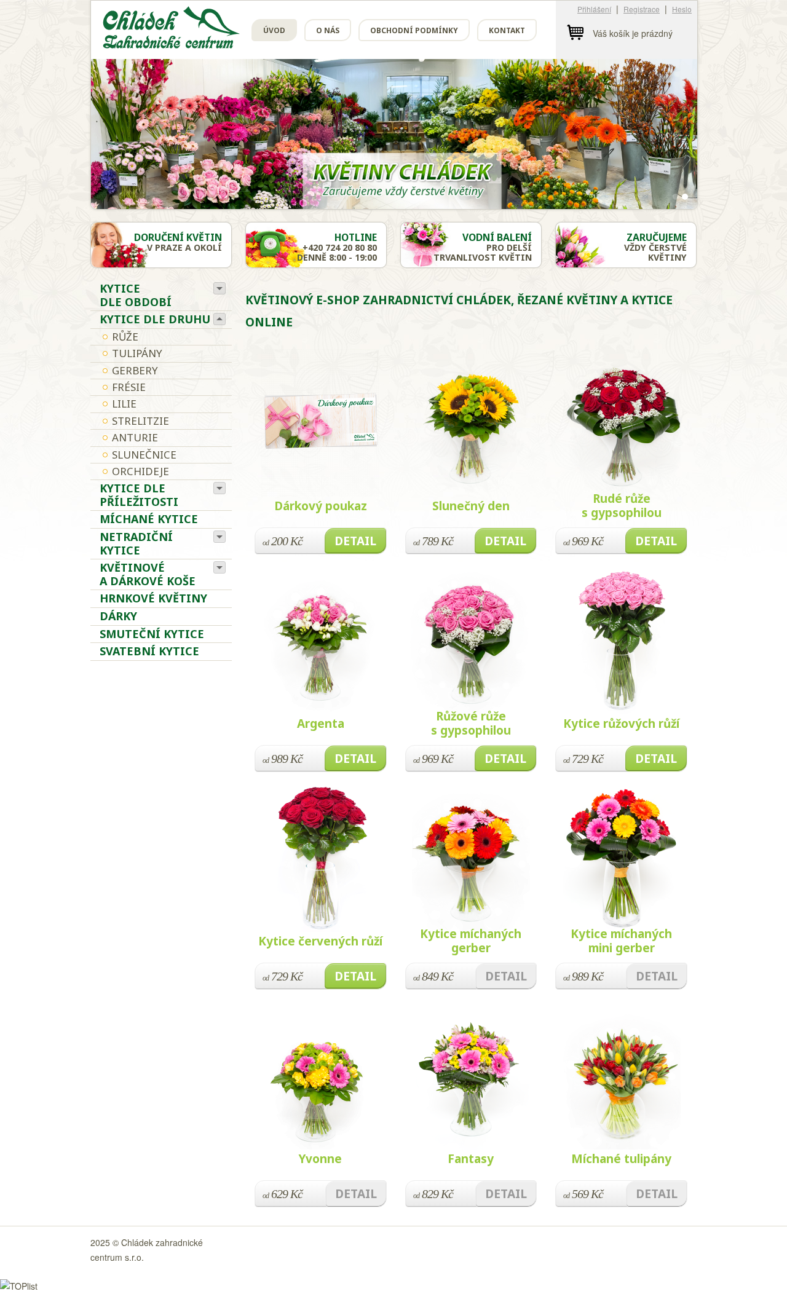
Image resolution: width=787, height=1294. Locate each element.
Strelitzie (140, 421)
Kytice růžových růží (621, 724)
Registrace (641, 9)
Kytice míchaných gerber (470, 941)
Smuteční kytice (152, 633)
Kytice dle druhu (155, 319)
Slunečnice (144, 455)
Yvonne (320, 1159)
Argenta (320, 724)
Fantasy (471, 1159)
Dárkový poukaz (320, 506)
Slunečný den (471, 506)
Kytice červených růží (320, 941)
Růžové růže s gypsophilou (471, 723)
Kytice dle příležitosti (139, 495)
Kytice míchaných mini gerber (621, 941)
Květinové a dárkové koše (148, 574)
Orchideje (140, 471)
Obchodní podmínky (414, 30)
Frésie (129, 387)
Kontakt (507, 30)
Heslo (682, 9)
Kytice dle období (136, 295)
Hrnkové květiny (153, 598)
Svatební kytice (149, 651)
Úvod (274, 30)
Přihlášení (594, 9)
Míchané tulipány (621, 1159)
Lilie (124, 403)
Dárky (118, 616)
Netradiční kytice (136, 543)
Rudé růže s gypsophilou (622, 506)
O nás (327, 30)
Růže (125, 336)
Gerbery (135, 370)
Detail (355, 541)
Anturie (135, 437)
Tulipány (137, 353)
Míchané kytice (149, 518)
